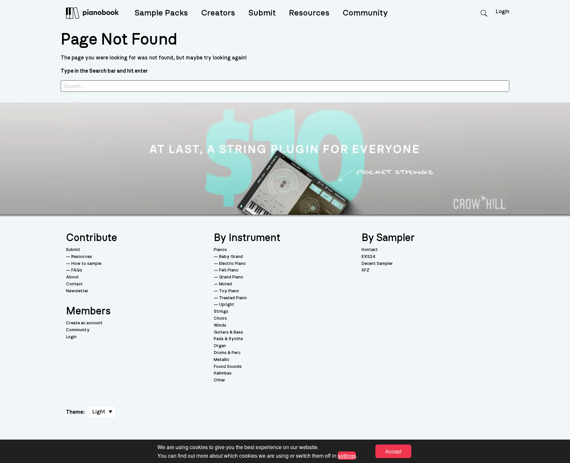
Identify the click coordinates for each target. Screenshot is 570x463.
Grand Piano (231, 277)
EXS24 (368, 257)
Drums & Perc (227, 353)
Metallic (221, 360)
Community (365, 13)
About (72, 277)
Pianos (220, 250)
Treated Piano (233, 298)
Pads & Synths (228, 339)
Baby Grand (231, 257)
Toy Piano (229, 291)
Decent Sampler (377, 264)
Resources (309, 13)
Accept (393, 451)
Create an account (84, 323)
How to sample (86, 264)
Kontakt (370, 250)
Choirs (220, 318)
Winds (220, 325)
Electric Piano (232, 264)
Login (71, 337)
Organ (220, 346)
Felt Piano (228, 270)
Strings (221, 311)
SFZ (365, 270)
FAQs (76, 270)
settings (347, 455)
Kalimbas (223, 373)
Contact (74, 284)
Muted (225, 284)
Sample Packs (161, 13)
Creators (218, 13)
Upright (226, 305)
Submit (262, 13)
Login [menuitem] (502, 11)
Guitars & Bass (228, 332)
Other (219, 380)
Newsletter (77, 291)
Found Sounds (228, 367)
